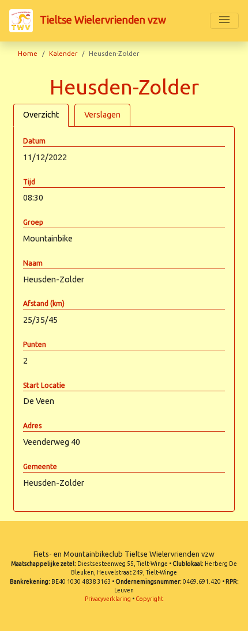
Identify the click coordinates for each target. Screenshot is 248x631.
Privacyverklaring (108, 599)
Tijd (29, 182)
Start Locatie (44, 385)
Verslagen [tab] (102, 114)
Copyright (149, 599)
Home (27, 53)
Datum (34, 141)
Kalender (63, 53)
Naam (33, 263)
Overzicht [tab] (41, 114)
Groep (33, 222)
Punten (34, 344)
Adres (32, 425)
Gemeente (40, 466)
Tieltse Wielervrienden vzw (101, 19)
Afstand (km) (44, 303)
